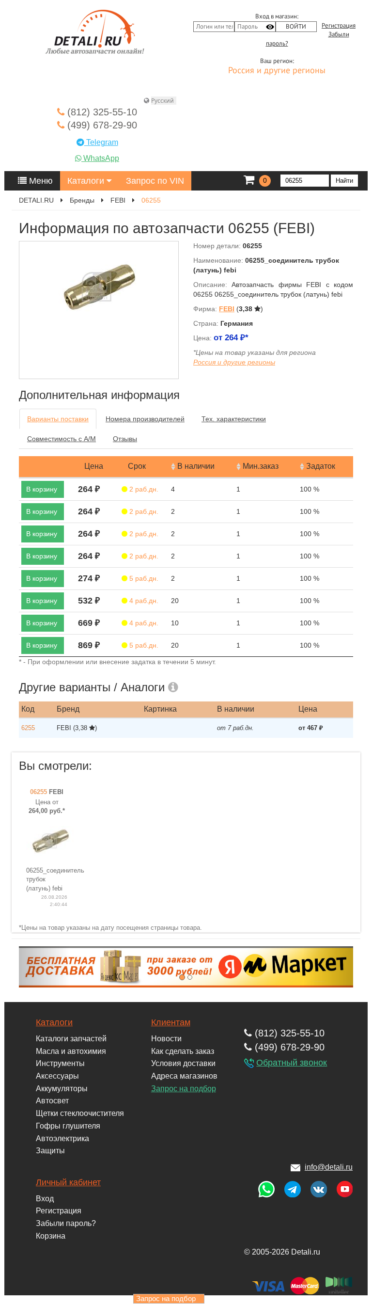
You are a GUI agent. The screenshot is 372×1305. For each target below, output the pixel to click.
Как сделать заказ (182, 1051)
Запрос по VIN (155, 181)
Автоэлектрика (62, 1138)
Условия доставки (183, 1063)
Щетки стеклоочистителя (80, 1113)
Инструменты (60, 1063)
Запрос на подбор (183, 1088)
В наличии (196, 466)
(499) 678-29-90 (100, 125)
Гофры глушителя (68, 1126)
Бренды (82, 200)
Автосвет (52, 1101)
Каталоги (87, 181)
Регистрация (339, 26)
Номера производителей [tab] (145, 419)
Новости (166, 1038)
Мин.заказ (261, 466)
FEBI (117, 200)
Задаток (320, 466)
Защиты (50, 1150)
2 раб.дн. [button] (142, 489)
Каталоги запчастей (71, 1038)
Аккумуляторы (62, 1088)
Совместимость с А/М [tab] (61, 439)
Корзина (50, 1236)
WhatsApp (100, 158)
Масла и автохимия (71, 1051)
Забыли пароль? (66, 1223)
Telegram (101, 142)
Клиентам (170, 1022)
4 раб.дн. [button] (142, 601)
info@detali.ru (329, 1167)
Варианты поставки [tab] (58, 419)
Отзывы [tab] (125, 439)
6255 (28, 728)
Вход (45, 1198)
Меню (40, 181)
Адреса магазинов (184, 1076)
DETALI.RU (36, 200)
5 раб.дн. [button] (142, 578)
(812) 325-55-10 (100, 112)
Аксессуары (57, 1076)
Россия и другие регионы (277, 71)
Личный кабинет (68, 1182)
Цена (93, 466)
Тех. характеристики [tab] (234, 419)
